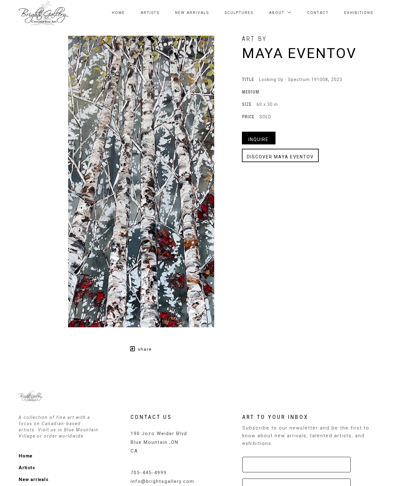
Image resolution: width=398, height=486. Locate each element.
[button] (280, 12)
